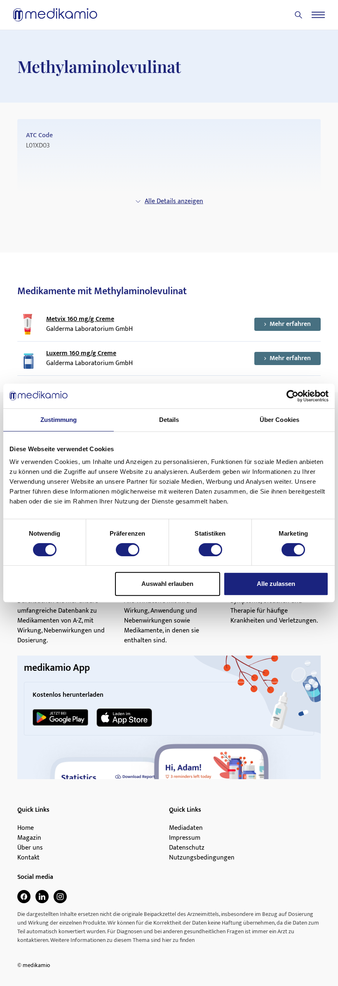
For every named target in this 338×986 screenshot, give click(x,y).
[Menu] (318, 15)
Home (25, 828)
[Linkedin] (42, 896)
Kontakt (28, 858)
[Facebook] (24, 896)
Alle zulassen (276, 583)
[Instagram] (60, 896)
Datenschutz (186, 848)
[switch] (127, 549)
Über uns (30, 848)
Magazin (29, 838)
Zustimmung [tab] (58, 419)
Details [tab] (169, 419)
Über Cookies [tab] (279, 419)
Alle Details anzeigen (174, 201)
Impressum (184, 838)
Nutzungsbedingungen (202, 858)
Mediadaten (186, 828)
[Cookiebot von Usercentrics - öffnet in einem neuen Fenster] (292, 396)
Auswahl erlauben (167, 583)
